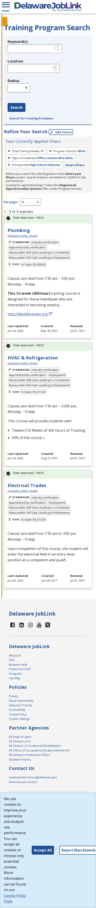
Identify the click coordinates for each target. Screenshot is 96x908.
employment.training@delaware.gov (33, 777)
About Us (15, 655)
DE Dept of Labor (20, 737)
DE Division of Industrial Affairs (29, 755)
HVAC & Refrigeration (33, 358)
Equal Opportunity (21, 701)
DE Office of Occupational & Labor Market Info (39, 750)
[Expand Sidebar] (4, 21)
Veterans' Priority (20, 705)
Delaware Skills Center (23, 236)
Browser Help (18, 664)
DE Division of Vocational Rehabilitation (35, 746)
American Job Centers (23, 782)
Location (15, 61)
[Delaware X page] (47, 624)
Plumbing (19, 230)
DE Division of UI (20, 741)
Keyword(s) (18, 41)
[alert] (48, 219)
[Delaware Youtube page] (39, 624)
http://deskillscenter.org (28, 314)
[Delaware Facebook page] (13, 624)
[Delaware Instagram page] (30, 624)
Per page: (11, 202)
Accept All (43, 850)
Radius (13, 80)
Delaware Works (20, 759)
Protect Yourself (20, 669)
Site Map (15, 678)
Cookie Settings (19, 719)
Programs (15, 674)
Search (16, 107)
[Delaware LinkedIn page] (21, 624)
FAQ (11, 660)
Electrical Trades (27, 485)
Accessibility (17, 710)
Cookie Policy (18, 714)
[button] (6, 6)
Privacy (13, 696)
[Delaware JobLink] (48, 6)
